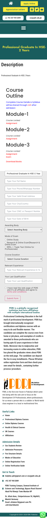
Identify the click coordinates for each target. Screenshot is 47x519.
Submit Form (12, 298)
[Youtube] (42, 9)
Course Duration (12, 255)
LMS (29, 105)
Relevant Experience (14, 265)
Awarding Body (12, 225)
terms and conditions (17, 292)
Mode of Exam (11, 236)
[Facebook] (32, 9)
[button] (23, 28)
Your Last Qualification (15, 277)
